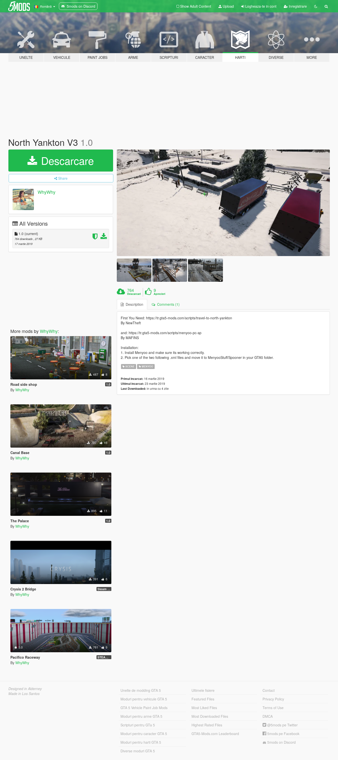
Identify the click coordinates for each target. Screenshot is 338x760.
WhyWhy (46, 192)
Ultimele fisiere (203, 690)
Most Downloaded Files (210, 716)
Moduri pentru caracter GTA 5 (144, 733)
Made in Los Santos (24, 693)
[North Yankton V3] (223, 203)
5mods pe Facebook (282, 733)
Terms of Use (273, 707)
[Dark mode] (316, 6)
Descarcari (134, 293)
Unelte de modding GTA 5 (141, 690)
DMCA (268, 716)
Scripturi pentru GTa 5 (138, 724)
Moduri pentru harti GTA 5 (141, 742)
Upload (228, 6)
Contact (269, 690)
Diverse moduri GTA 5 (138, 750)
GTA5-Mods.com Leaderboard (215, 733)
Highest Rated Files (207, 724)
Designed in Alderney (25, 688)
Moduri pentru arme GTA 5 (141, 716)
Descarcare (66, 160)
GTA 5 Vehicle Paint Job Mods (144, 707)
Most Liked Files (204, 707)
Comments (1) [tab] (167, 304)
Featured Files (203, 698)
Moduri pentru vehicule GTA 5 (144, 698)
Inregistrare (297, 6)
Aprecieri (159, 293)
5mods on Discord (281, 742)
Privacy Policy (273, 698)
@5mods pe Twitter (282, 724)
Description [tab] (133, 304)
